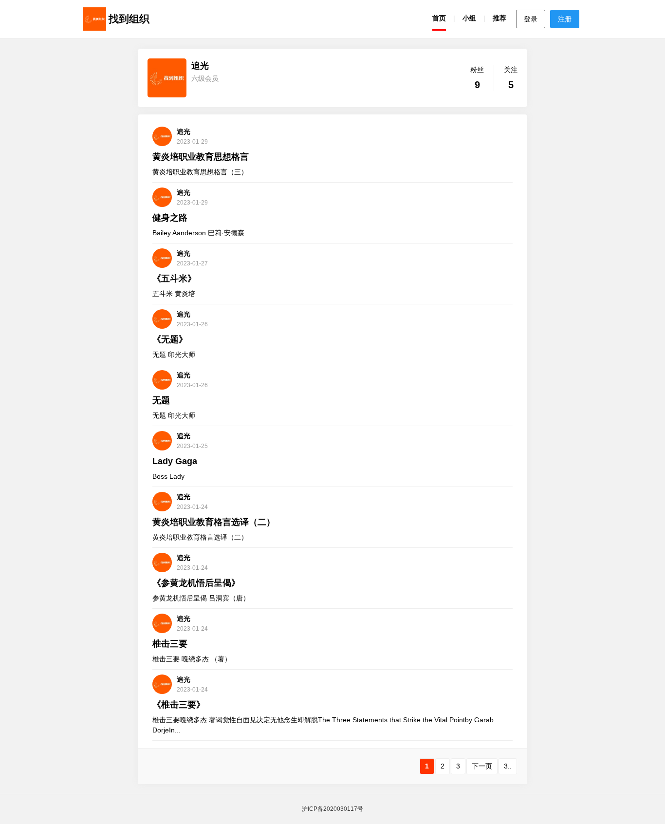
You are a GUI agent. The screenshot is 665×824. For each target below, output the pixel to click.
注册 (565, 19)
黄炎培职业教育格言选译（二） (213, 522)
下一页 (482, 766)
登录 (530, 19)
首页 (439, 18)
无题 (161, 400)
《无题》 (169, 339)
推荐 (499, 18)
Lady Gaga (174, 461)
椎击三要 (169, 644)
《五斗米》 (174, 278)
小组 (469, 18)
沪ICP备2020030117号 (332, 808)
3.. (508, 766)
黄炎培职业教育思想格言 (200, 157)
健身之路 (169, 218)
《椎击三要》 (178, 705)
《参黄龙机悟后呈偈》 (196, 583)
